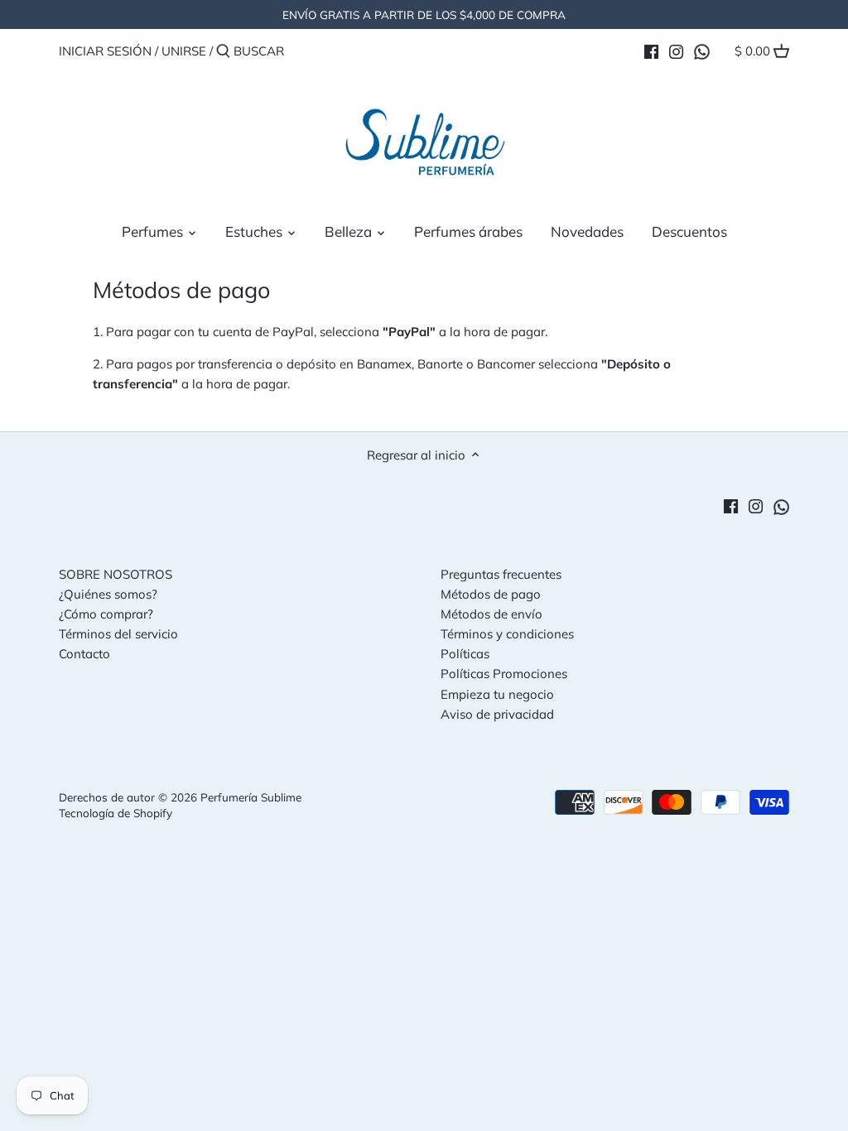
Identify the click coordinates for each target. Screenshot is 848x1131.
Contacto (84, 654)
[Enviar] (223, 52)
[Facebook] (651, 50)
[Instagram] (676, 50)
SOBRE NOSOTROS (115, 574)
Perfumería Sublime (250, 797)
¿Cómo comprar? (106, 614)
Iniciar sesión (105, 51)
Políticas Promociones (504, 673)
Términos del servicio (118, 634)
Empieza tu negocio (497, 694)
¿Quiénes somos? (108, 594)
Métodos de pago (491, 594)
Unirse (183, 51)
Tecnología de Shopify (115, 813)
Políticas (465, 654)
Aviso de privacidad (497, 714)
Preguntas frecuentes (501, 574)
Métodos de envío (491, 614)
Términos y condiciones (507, 634)
